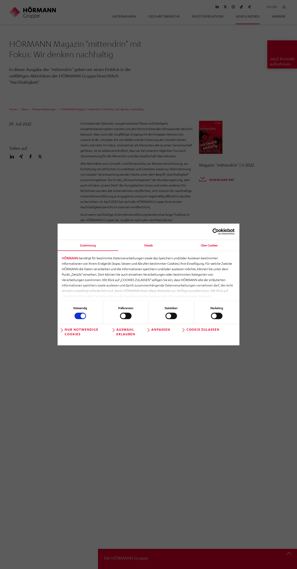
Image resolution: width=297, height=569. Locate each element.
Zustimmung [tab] (88, 245)
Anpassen (160, 329)
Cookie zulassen (203, 329)
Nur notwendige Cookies (81, 331)
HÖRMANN (70, 258)
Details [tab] (148, 245)
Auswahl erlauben (125, 331)
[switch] (126, 316)
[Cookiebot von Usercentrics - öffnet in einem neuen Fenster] (217, 231)
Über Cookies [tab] (209, 245)
